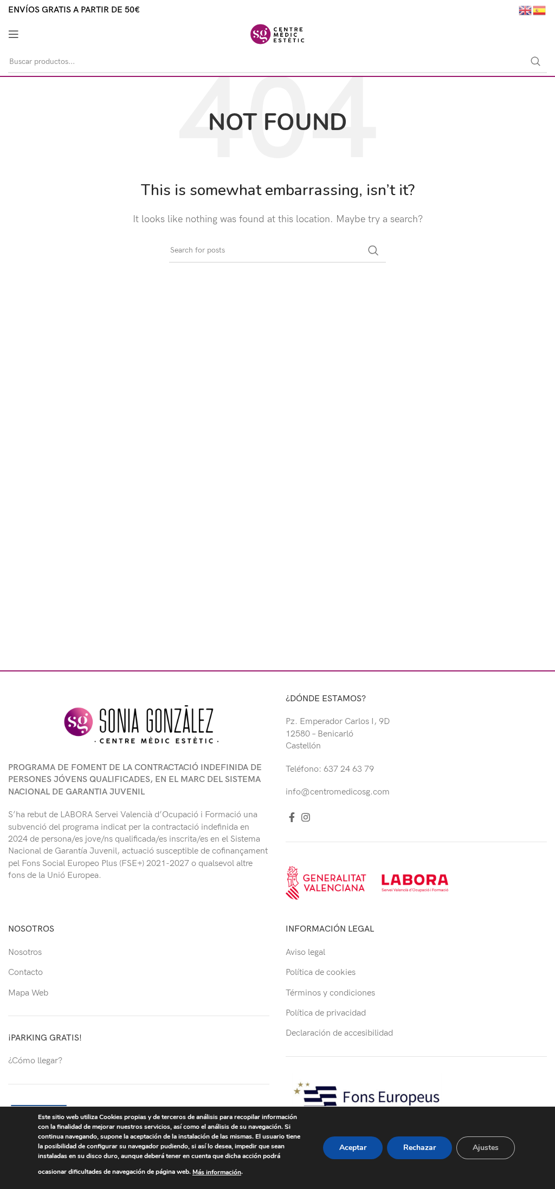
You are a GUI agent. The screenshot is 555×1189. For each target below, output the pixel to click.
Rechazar (419, 1147)
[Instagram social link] (305, 817)
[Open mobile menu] (13, 34)
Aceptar (352, 1147)
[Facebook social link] (292, 817)
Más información (216, 1172)
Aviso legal (305, 952)
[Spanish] (540, 10)
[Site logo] (277, 34)
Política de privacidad (326, 1013)
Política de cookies (321, 972)
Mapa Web (28, 993)
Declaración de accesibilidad (339, 1033)
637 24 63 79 (349, 769)
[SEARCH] (535, 61)
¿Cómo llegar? (35, 1061)
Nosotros (25, 952)
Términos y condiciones (330, 993)
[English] (526, 10)
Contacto (25, 972)
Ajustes (486, 1147)
